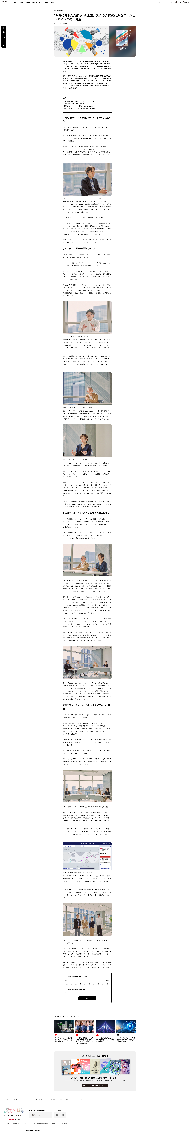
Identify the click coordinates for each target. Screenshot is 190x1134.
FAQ (58, 1123)
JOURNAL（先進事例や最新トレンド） (39, 1099)
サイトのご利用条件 (15, 1123)
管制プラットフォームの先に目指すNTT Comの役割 (79, 108)
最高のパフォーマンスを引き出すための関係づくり (79, 106)
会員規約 (53, 1123)
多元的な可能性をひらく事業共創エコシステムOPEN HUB (15, 1099)
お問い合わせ (64, 1123)
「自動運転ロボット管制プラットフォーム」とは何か (80, 101)
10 (107, 983)
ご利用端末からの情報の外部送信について (41, 1123)
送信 (87, 998)
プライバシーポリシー (26, 1123)
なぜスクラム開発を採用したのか (74, 103)
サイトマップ (6, 1123)
